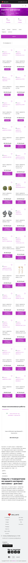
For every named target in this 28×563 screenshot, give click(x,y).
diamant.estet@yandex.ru (15, 538)
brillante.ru (14, 560)
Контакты (21, 524)
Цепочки (10, 31)
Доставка (21, 517)
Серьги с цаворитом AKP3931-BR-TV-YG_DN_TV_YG (20, 166)
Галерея (7, 519)
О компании (7, 517)
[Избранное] (23, 5)
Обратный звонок (7, 545)
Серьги (3, 29)
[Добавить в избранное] (11, 50)
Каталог (7, 533)
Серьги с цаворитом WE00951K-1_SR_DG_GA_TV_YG (20, 248)
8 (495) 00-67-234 (23, 2)
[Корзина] (25, 5)
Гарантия (21, 519)
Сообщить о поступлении (21, 146)
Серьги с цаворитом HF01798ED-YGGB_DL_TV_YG (6, 333)
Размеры (7, 526)
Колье (20, 29)
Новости (7, 529)
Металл (7, 524)
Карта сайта (7, 531)
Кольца (8, 29)
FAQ (21, 522)
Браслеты (15, 29)
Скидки (7, 522)
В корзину (7, 69)
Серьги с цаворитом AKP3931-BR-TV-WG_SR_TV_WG (6, 277)
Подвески (4, 31)
